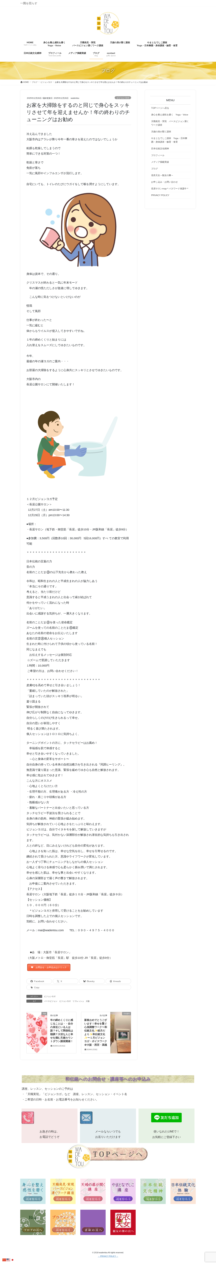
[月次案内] (120, 1019)
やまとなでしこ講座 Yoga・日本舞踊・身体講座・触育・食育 (169, 140)
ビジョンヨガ (123, 98)
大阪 (88, 1001)
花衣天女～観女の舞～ (162, 175)
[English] (8, 1259)
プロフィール (157, 155)
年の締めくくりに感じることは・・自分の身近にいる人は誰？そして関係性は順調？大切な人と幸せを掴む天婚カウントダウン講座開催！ (61, 1031)
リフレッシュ (78, 1001)
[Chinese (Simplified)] (4, 1259)
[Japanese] (13, 1259)
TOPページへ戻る (160, 108)
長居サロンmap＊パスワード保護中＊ (170, 188)
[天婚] (37, 1021)
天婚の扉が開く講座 (161, 131)
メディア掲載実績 (160, 162)
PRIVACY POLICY (160, 195)
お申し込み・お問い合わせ (164, 182)
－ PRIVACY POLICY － (108, 1256)
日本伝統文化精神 (160, 148)
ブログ (154, 168)
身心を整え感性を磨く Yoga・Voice (169, 114)
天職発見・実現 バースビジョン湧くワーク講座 (170, 123)
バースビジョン (50, 1001)
